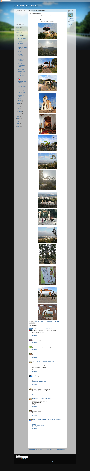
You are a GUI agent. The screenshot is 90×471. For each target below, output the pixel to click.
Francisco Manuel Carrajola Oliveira (39, 419)
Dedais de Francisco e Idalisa (38, 425)
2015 (18, 123)
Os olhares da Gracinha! (26, 5)
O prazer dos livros (36, 426)
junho (19, 105)
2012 (18, 128)
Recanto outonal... (21, 69)
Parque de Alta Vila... (22, 77)
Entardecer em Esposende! (21, 60)
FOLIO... (19, 40)
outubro (19, 98)
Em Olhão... (20, 43)
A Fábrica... (20, 41)
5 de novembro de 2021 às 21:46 (45, 328)
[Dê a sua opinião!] (31, 323)
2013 (18, 126)
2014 (18, 124)
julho (19, 103)
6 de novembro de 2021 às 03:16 (41, 353)
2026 (18, 25)
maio (19, 106)
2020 (18, 115)
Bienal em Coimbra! (22, 38)
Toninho (34, 387)
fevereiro (20, 111)
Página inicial (49, 449)
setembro (20, 100)
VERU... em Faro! (21, 92)
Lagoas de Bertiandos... (21, 55)
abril (19, 108)
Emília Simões (35, 398)
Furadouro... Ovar (21, 90)
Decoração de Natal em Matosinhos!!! (22, 45)
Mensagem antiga (61, 449)
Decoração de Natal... (22, 63)
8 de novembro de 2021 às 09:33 (54, 419)
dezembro (20, 35)
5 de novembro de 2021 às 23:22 (40, 339)
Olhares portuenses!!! (22, 50)
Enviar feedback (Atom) (38, 452)
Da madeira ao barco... (21, 84)
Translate (25, 458)
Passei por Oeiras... (22, 75)
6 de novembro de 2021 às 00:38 (41, 346)
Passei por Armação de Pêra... (22, 73)
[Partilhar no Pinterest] (34, 323)
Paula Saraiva (35, 328)
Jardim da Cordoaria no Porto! (22, 96)
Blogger (53, 461)
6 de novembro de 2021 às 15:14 (45, 375)
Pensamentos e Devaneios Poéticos (39, 381)
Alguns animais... (21, 71)
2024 (18, 29)
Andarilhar (34, 424)
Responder (34, 335)
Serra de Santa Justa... (21, 89)
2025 (18, 27)
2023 (18, 30)
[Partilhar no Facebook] (33, 323)
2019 (18, 116)
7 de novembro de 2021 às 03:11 (42, 387)
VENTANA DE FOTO (36, 361)
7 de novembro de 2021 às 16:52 (45, 398)
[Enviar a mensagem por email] (30, 323)
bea (33, 339)
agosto (19, 101)
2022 (18, 32)
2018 (18, 118)
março (19, 109)
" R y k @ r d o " (35, 375)
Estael (33, 353)
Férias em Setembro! (22, 62)
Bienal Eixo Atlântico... (22, 86)
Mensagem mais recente (35, 449)
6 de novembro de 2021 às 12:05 (47, 361)
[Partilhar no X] (32, 323)
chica (33, 346)
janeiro (19, 113)
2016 (18, 121)
